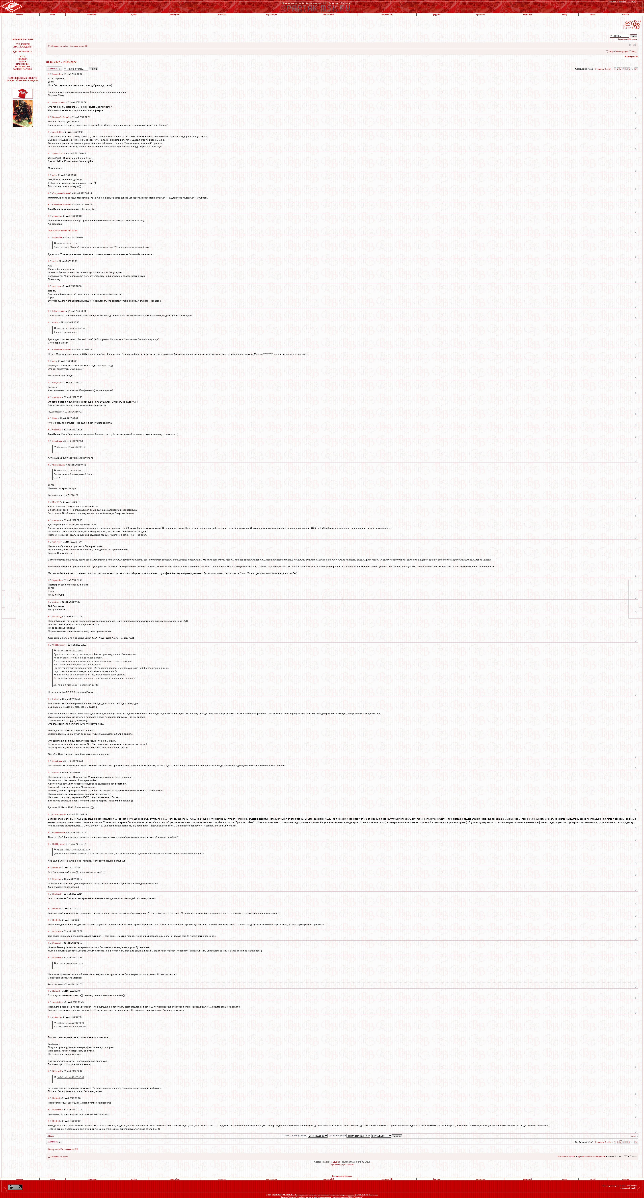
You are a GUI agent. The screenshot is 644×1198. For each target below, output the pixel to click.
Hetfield (56, 867)
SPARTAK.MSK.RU (285, 1195)
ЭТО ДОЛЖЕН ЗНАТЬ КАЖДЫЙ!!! (22, 45)
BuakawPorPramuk (61, 117)
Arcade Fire (57, 132)
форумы (436, 14)
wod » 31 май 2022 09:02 (68, 243)
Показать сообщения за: (295, 1135)
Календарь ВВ (631, 57)
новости (19, 14)
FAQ (610, 51)
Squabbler (57, 74)
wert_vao (56, 286)
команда (222, 14)
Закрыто (49, 67)
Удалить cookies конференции (591, 1156)
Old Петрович (58, 645)
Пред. (51, 1136)
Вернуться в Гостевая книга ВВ (63, 1149)
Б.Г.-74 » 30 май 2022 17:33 (70, 963)
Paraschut (56, 879)
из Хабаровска (59, 814)
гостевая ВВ (387, 14)
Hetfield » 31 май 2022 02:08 (70, 1077)
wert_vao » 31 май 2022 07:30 (71, 328)
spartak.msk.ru (361, 1195)
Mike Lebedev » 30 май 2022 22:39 (73, 849)
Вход (634, 51)
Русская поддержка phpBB (342, 1164)
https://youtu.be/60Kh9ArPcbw (62, 230)
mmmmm (56, 216)
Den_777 (56, 502)
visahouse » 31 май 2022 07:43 (71, 447)
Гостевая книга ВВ (79, 46)
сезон (52, 14)
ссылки (625, 14)
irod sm (55, 602)
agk (54, 175)
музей (593, 14)
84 (636, 69)
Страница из (603, 69)
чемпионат (92, 14)
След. (633, 1136)
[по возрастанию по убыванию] (386, 1135)
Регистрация (622, 51)
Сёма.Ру (632, 1188)
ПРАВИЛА (23, 59)
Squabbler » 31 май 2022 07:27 (71, 470)
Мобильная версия (630, 44)
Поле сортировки (337, 1135)
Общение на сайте (59, 46)
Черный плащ (58, 464)
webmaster (631, 1186)
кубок (134, 14)
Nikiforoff (56, 894)
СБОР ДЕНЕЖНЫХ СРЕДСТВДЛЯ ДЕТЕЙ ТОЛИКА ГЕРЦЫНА (23, 79)
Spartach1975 (58, 153)
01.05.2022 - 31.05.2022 (61, 62)
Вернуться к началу (635, 98)
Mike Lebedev (59, 102)
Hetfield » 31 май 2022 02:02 (70, 1023)
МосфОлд (57, 616)
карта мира (271, 14)
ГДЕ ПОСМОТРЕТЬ (22, 52)
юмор (564, 14)
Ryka (54, 418)
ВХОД (22, 56)
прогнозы (480, 14)
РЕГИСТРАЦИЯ (22, 66)
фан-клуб (527, 14)
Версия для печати (634, 44)
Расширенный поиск (627, 39)
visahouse (56, 397)
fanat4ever (57, 237)
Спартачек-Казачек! (61, 193)
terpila (55, 322)
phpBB (336, 1162)
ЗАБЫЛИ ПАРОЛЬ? (22, 69)
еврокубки (174, 14)
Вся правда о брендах (342, 1176)
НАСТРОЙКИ (22, 64)
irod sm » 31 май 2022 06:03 (70, 650)
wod (54, 261)
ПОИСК (22, 61)
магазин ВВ (328, 14)
